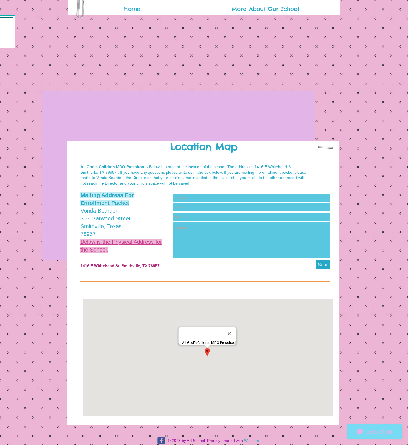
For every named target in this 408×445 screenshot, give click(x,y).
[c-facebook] (161, 440)
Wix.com (251, 440)
